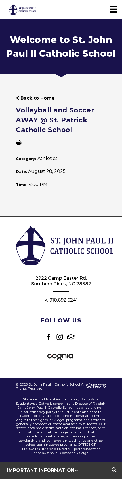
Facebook (48, 337)
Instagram (60, 337)
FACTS (71, 337)
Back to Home (37, 98)
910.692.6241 (63, 300)
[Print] (18, 143)
